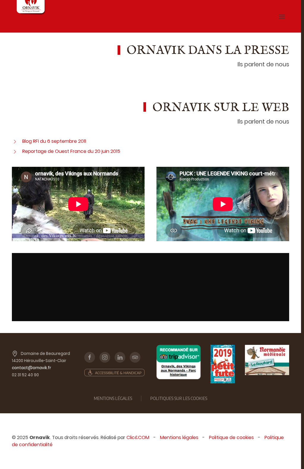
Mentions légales (179, 437)
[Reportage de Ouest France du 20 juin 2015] (15, 151)
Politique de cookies (231, 437)
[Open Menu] (281, 16)
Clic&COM (137, 437)
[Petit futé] (222, 364)
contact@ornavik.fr (31, 368)
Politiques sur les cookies (178, 398)
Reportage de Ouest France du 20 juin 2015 (71, 151)
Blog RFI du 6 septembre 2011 (54, 141)
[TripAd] (178, 362)
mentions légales (113, 398)
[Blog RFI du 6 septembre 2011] (15, 141)
